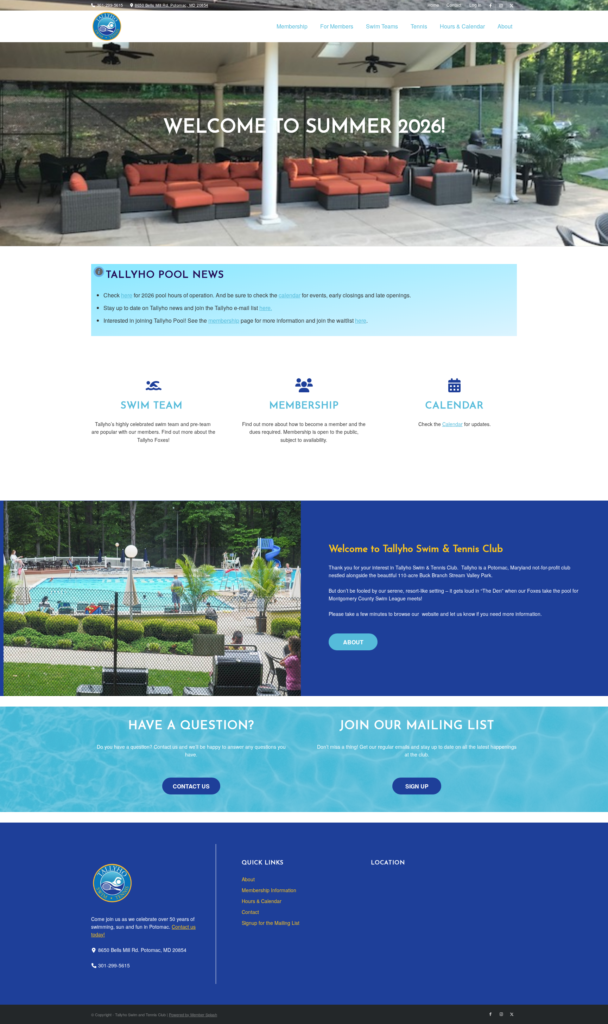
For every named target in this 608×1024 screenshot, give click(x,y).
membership (223, 320)
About (248, 879)
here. (265, 308)
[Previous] (15, 123)
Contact (250, 911)
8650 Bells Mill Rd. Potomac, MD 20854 (171, 5)
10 (329, 221)
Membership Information (269, 890)
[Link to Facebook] (490, 5)
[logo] (106, 26)
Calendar (454, 406)
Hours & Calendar (261, 900)
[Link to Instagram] (501, 5)
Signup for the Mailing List (270, 922)
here (126, 295)
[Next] (592, 123)
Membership (304, 406)
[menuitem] (433, 5)
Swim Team (153, 406)
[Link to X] (511, 5)
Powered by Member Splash (193, 1014)
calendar (289, 295)
